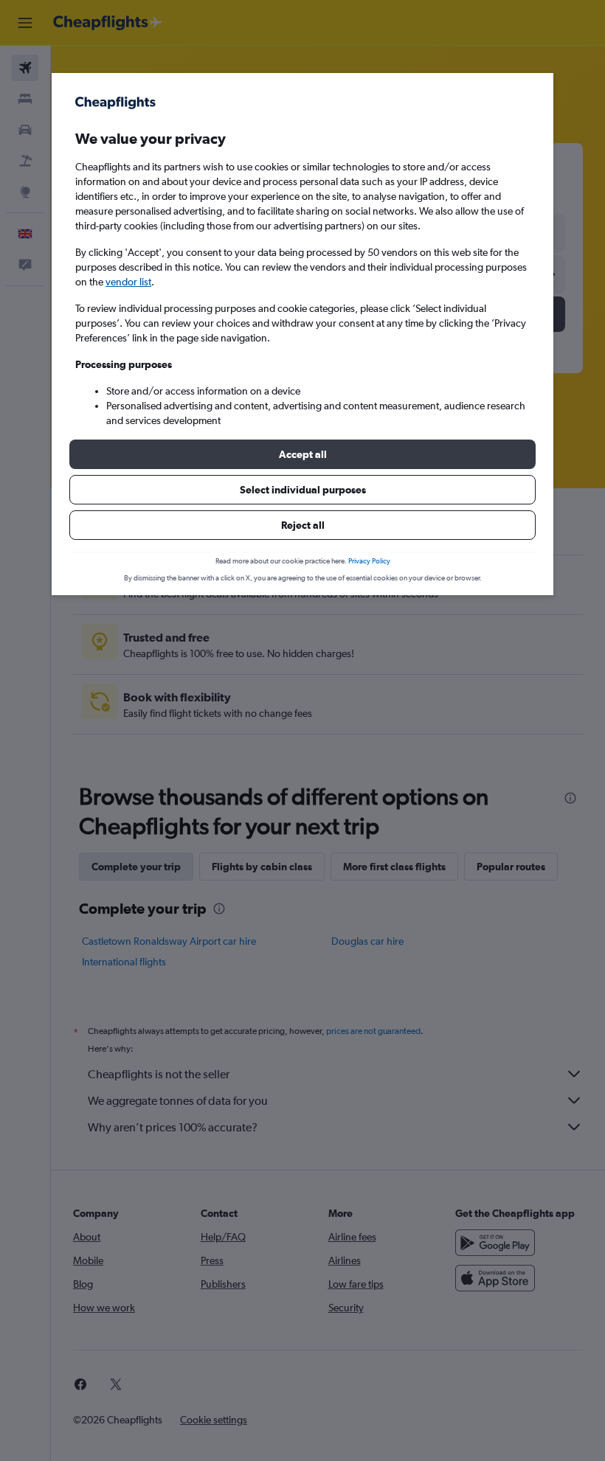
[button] (302, 454)
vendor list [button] (128, 282)
